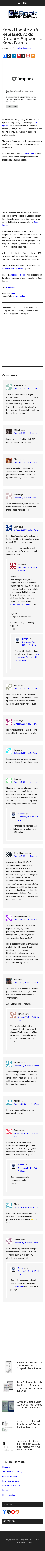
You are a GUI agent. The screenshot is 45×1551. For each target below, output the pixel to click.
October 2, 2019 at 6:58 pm (25, 688)
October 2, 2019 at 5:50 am (25, 498)
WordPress (27, 1542)
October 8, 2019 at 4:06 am (25, 919)
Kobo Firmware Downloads (13, 269)
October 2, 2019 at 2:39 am (25, 462)
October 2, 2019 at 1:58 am (25, 433)
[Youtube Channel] (13, 1512)
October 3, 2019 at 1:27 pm (25, 753)
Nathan (25, 639)
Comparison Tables (10, 1476)
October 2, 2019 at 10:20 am (26, 530)
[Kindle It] (23, 56)
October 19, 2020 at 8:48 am (26, 1243)
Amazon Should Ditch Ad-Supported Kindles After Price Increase (29, 1404)
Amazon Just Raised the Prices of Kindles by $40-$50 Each (28, 1424)
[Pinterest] (19, 56)
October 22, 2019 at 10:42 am (26, 1066)
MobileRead (29, 154)
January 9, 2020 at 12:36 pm (26, 1207)
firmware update (18, 296)
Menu (24, 3)
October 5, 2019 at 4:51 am (25, 782)
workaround (19, 1286)
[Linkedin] (14, 56)
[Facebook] (5, 56)
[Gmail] (28, 56)
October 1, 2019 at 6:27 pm (25, 388)
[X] (9, 56)
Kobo (13, 293)
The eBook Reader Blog (12, 1472)
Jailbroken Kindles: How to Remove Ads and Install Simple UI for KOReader (29, 1445)
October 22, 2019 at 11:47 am (26, 1104)
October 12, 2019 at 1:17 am (26, 982)
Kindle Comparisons (10, 1481)
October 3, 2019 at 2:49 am (25, 724)
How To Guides (8, 1495)
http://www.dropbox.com (20, 604)
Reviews (6, 1490)
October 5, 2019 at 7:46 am (25, 856)
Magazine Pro (26, 1540)
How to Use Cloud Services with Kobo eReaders (27, 657)
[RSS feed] (17, 1512)
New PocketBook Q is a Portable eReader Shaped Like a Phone (29, 1365)
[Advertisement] (22, 187)
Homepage (7, 1467)
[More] (33, 56)
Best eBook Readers (11, 1485)
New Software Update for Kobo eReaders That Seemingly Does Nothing (30, 1386)
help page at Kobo (18, 275)
